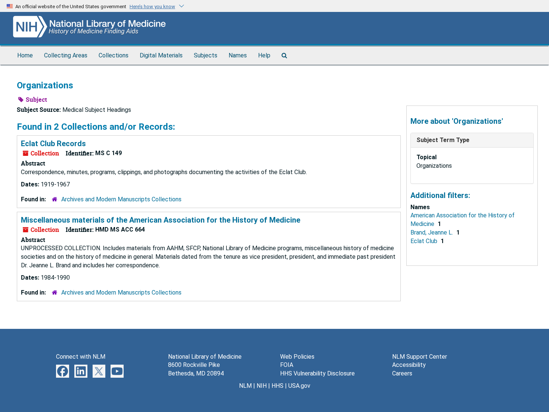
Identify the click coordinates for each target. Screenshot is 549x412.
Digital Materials (161, 55)
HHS (277, 385)
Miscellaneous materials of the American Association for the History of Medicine (160, 220)
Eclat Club (424, 241)
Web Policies (297, 356)
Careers (402, 373)
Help (264, 55)
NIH (262, 385)
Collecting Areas (65, 55)
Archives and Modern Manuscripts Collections (121, 199)
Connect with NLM (80, 356)
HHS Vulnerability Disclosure (317, 373)
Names (238, 55)
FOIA (286, 364)
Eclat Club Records (53, 143)
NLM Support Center (419, 356)
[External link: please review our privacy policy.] (62, 370)
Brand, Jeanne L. (432, 232)
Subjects (205, 55)
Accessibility (409, 364)
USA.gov (299, 385)
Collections (113, 55)
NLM (245, 385)
